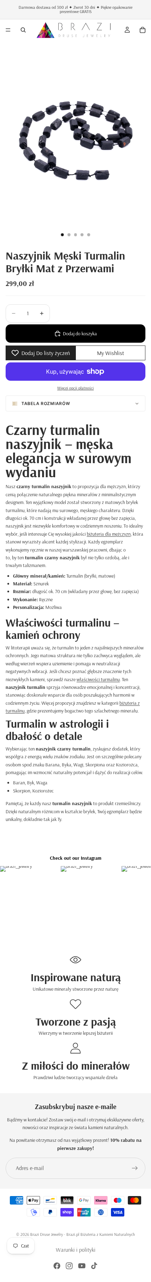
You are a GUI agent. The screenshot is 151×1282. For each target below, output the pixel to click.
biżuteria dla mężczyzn (109, 534)
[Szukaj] (23, 30)
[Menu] (8, 30)
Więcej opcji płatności (75, 388)
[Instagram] (69, 1266)
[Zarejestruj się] (134, 1168)
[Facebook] (57, 1266)
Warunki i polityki (76, 1249)
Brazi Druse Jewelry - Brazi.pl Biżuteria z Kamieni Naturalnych (82, 1234)
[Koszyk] (142, 30)
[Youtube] (82, 1266)
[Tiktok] (94, 1266)
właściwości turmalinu (98, 679)
